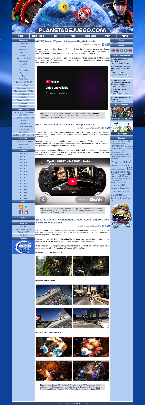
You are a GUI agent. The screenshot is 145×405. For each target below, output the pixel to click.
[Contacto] (26, 214)
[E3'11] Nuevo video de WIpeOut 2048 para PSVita (65, 124)
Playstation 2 (114, 188)
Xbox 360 (23, 64)
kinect (126, 176)
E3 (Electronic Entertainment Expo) (69, 211)
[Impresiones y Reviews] (122, 120)
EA (120, 143)
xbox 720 (23, 103)
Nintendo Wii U (23, 94)
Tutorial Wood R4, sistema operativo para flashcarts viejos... (120, 82)
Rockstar (129, 179)
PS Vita (61, 114)
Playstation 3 (120, 162)
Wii (124, 178)
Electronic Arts (121, 174)
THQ (122, 157)
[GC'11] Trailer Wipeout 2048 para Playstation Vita (65, 41)
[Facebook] (21, 214)
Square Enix (122, 165)
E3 (59, 385)
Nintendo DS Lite (117, 151)
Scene (23, 67)
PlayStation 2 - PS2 (23, 46)
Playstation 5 (23, 106)
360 (129, 168)
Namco (124, 143)
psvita (78, 114)
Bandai (112, 157)
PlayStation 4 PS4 (23, 100)
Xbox (119, 195)
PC (123, 185)
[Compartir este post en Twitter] (106, 45)
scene (118, 157)
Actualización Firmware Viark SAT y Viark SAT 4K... (120, 69)
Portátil (112, 174)
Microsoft (128, 157)
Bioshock (113, 152)
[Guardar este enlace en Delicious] (108, 45)
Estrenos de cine (23, 88)
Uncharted (53, 385)
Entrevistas (23, 144)
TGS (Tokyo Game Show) (23, 126)
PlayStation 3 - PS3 (23, 55)
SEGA (127, 146)
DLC (125, 150)
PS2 (130, 176)
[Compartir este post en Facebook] (103, 45)
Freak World (23, 79)
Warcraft (120, 183)
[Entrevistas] (122, 135)
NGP (62, 385)
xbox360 (128, 141)
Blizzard (122, 149)
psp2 (67, 385)
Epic (127, 188)
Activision (114, 181)
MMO (129, 174)
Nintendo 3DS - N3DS (23, 82)
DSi (118, 176)
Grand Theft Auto (123, 191)
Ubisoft (113, 198)
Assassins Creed (116, 178)
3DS (131, 146)
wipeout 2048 (70, 114)
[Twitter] (26, 209)
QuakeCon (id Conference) (23, 135)
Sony (56, 114)
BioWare (113, 169)
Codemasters (121, 169)
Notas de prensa (23, 147)
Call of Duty (114, 148)
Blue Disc (84, 403)
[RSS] (21, 209)
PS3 (113, 191)
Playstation (48, 114)
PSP (122, 176)
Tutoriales (23, 73)
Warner (126, 154)
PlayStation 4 (23, 97)
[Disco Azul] (23, 253)
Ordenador (114, 143)
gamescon (129, 148)
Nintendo (121, 198)
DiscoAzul (23, 226)
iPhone (118, 141)
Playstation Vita (76, 385)
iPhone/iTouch (23, 85)
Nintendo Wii (23, 61)
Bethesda (113, 165)
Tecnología (63, 116)
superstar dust (45, 387)
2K (125, 183)
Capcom (113, 176)
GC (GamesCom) (75, 116)
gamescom (86, 114)
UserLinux (23, 235)
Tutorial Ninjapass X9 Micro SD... (119, 60)
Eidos (125, 195)
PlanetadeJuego (63, 403)
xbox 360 (125, 172)
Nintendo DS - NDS (23, 58)
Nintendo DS (115, 172)
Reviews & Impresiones (23, 141)
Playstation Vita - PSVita (91, 116)
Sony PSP (23, 52)
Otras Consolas (23, 49)
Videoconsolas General (49, 116)
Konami (123, 188)
